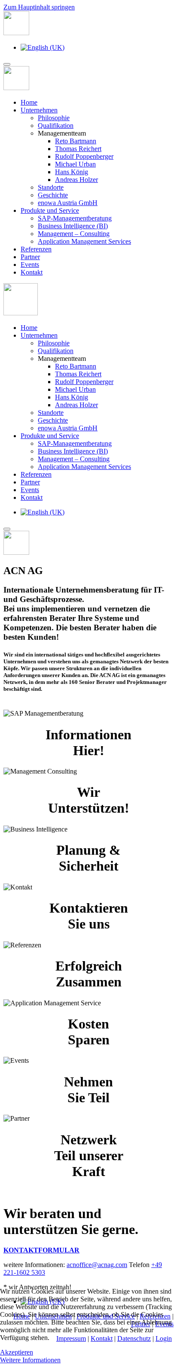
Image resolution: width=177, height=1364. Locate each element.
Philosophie (54, 117)
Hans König (71, 171)
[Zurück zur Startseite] (16, 32)
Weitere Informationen (30, 1360)
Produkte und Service (50, 210)
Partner (30, 256)
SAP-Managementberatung (75, 218)
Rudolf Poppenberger (84, 156)
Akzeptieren (16, 1352)
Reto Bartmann (75, 141)
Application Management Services (84, 241)
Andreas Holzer (76, 179)
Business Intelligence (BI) (73, 226)
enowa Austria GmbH (68, 202)
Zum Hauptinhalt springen (39, 7)
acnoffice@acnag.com (97, 1264)
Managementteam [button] (62, 358)
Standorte (51, 187)
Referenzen (36, 249)
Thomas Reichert (78, 148)
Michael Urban (75, 164)
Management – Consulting (74, 233)
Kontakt (32, 272)
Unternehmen (39, 110)
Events (30, 264)
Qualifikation (55, 125)
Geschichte (53, 195)
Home (29, 102)
